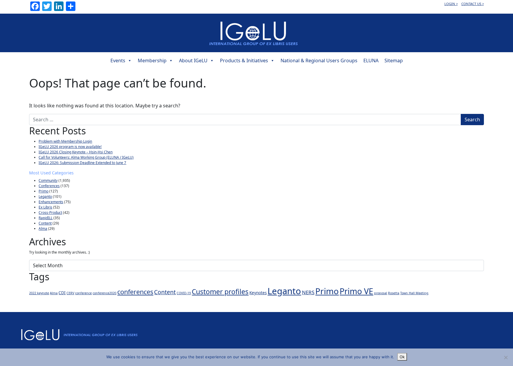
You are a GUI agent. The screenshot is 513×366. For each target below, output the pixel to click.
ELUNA (371, 60)
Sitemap (393, 60)
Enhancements (51, 201)
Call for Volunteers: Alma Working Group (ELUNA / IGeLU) (86, 157)
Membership (152, 60)
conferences (135, 291)
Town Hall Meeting (414, 293)
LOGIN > (451, 3)
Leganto (45, 196)
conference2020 (104, 293)
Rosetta (393, 293)
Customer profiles (220, 291)
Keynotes (258, 292)
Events (117, 60)
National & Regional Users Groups (319, 60)
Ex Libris (45, 207)
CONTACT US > (472, 3)
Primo (43, 191)
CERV (70, 293)
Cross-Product (50, 212)
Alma (43, 228)
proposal (380, 293)
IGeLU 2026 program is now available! (70, 146)
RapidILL (46, 217)
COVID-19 (184, 293)
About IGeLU (193, 60)
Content (45, 223)
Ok (402, 356)
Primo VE (356, 291)
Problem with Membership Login (65, 141)
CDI (62, 292)
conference (83, 293)
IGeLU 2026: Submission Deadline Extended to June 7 (82, 162)
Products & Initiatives (244, 60)
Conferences (49, 185)
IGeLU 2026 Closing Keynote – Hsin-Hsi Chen (76, 152)
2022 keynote (39, 293)
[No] (506, 357)
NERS (308, 292)
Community (48, 180)
